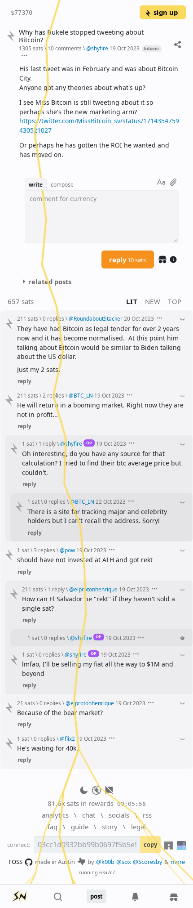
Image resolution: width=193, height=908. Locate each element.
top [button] (175, 301)
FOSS (15, 862)
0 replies (53, 318)
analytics (55, 814)
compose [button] (62, 184)
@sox (123, 862)
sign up (166, 12)
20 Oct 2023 (139, 318)
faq (52, 826)
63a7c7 (107, 872)
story (110, 826)
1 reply (47, 443)
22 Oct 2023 (111, 501)
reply (127, 259)
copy (150, 845)
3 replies (44, 550)
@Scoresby (147, 862)
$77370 (21, 12)
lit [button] (131, 301)
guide (79, 826)
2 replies (53, 395)
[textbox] (99, 111)
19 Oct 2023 (125, 48)
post (96, 896)
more (178, 862)
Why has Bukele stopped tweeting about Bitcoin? (81, 36)
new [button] (153, 301)
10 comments (65, 48)
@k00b (105, 862)
